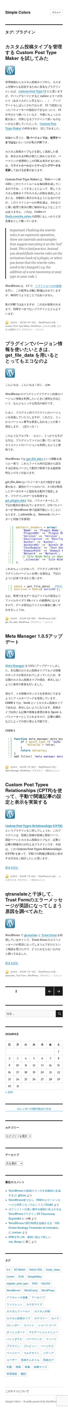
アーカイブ (38, 1297)
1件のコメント (38, 879)
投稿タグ (48, 1360)
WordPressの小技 (47, 322)
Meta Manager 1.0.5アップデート (34, 638)
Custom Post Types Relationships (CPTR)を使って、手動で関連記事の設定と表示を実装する (33, 793)
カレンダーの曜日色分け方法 (34, 1108)
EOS (21, 1276)
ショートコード (47, 1325)
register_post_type (17, 1283)
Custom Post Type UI (32, 91)
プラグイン (27, 329)
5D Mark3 (19, 1269)
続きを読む (11, 867)
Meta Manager (14, 665)
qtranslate (30, 935)
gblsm (22, 1195)
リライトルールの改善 (48, 285)
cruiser (17, 1232)
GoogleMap (34, 1276)
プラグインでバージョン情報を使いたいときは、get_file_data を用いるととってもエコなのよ (33, 352)
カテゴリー (40, 1318)
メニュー (56, 12)
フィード (51, 1339)
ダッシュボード (16, 1332)
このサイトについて (17, 1391)
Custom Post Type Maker (17, 325)
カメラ (55, 1318)
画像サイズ (40, 1367)
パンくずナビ (14, 1339)
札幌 (9, 1367)
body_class (53, 1269)
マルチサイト (31, 1353)
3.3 (8, 1269)
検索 (18, 1367)
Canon (11, 1276)
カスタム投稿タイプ (18, 1318)
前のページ (48, 995)
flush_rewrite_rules (18, 216)
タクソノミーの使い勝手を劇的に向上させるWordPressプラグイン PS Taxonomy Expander (35, 1214)
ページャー (13, 1353)
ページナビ (47, 1346)
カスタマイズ (34, 1304)
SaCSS (45, 1283)
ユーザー (12, 1360)
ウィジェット (14, 1304)
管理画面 (12, 1374)
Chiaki (48, 1204)
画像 (27, 1367)
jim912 (14, 322)
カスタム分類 (49, 325)
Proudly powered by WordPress (40, 1401)
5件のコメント (53, 770)
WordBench (13, 1290)
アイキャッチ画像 (17, 1297)
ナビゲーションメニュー (43, 1332)
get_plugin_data (15, 500)
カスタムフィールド (18, 1311)
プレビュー (30, 1346)
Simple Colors (18, 12)
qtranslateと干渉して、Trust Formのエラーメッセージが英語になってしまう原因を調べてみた (34, 902)
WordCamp (31, 1290)
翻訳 (23, 1374)
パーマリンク (34, 1339)
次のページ (57, 995)
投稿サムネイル (30, 1360)
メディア (48, 1353)
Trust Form (49, 935)
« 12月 (9, 1092)
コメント (39, 329)
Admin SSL (36, 1269)
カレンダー (13, 1325)
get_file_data (34, 458)
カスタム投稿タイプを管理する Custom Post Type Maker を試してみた (33, 52)
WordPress (36, 325)
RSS (35, 1283)
